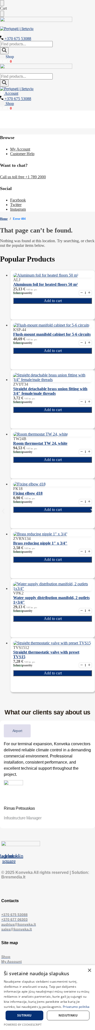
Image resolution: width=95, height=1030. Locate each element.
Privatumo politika (76, 1007)
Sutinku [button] (24, 1015)
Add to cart (53, 301)
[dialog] (47, 997)
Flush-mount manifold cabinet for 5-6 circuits (52, 334)
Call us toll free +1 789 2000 (23, 177)
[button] (7, 57)
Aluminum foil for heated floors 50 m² (45, 284)
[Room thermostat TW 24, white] (52, 434)
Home (4, 219)
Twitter (16, 204)
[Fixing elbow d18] (52, 484)
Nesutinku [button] (68, 1015)
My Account (20, 149)
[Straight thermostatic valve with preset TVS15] (52, 643)
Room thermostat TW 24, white (40, 443)
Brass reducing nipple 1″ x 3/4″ (40, 543)
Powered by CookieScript (23, 1024)
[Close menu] (2, 3)
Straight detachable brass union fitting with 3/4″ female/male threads (50, 391)
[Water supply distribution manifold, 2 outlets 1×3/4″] (52, 586)
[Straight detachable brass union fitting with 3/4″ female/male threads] (52, 377)
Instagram (18, 209)
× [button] (89, 970)
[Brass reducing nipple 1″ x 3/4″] (52, 534)
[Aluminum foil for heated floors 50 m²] (52, 275)
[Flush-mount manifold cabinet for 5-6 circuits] (52, 325)
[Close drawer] (2, 14)
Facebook (18, 200)
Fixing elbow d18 (28, 493)
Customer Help (22, 154)
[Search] (4, 50)
